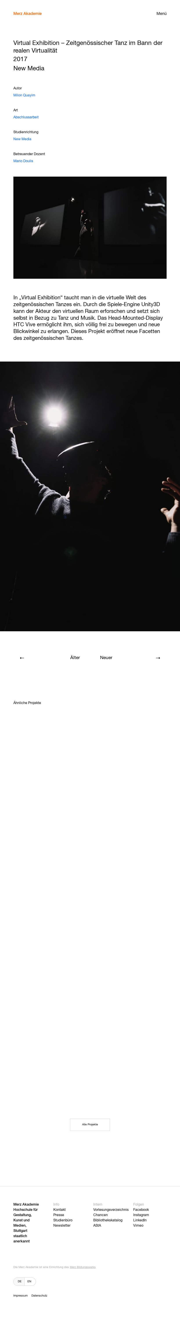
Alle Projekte (90, 1124)
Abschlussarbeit (26, 117)
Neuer (106, 658)
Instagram (141, 1215)
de (20, 1281)
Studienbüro (62, 1220)
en (29, 1281)
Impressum (20, 1295)
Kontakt (59, 1210)
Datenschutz (39, 1295)
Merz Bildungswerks (83, 1267)
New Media (22, 139)
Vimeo (138, 1226)
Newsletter (61, 1226)
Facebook (141, 1210)
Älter (75, 658)
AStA (97, 1226)
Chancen (100, 1215)
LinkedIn (140, 1220)
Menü (162, 14)
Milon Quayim (24, 95)
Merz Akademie (27, 14)
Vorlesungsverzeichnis (111, 1210)
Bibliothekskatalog (107, 1220)
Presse (58, 1215)
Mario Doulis (23, 161)
